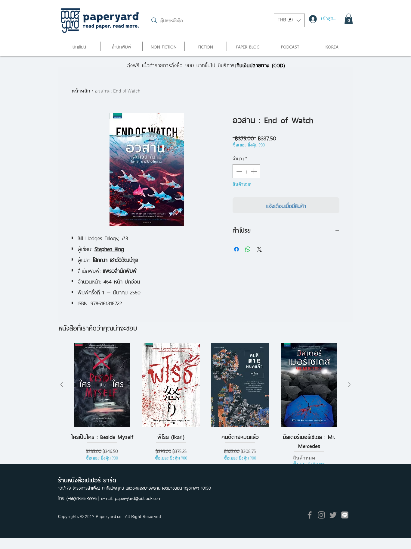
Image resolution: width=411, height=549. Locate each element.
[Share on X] (259, 249)
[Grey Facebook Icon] (309, 515)
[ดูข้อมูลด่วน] (102, 385)
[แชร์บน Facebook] (236, 249)
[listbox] (289, 20)
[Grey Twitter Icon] (333, 515)
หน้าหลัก (81, 91)
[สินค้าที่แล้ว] (61, 384)
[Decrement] (238, 171)
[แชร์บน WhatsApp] (248, 249)
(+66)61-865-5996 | (83, 498)
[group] (205, 405)
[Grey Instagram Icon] (321, 515)
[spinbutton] (246, 171)
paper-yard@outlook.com (138, 498)
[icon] (345, 515)
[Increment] (254, 171)
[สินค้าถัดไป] (349, 384)
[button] (289, 20)
